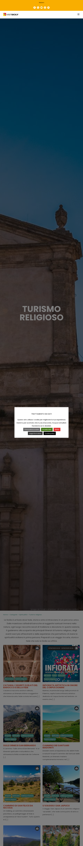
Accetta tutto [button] (46, 429)
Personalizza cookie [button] (32, 429)
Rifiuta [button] (57, 429)
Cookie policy (49, 433)
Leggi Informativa (35, 433)
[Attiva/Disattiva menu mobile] (78, 14)
